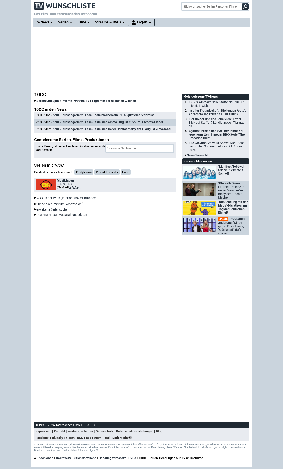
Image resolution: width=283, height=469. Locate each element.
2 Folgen (74, 187)
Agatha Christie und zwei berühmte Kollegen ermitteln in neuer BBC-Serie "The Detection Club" (217, 134)
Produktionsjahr (107, 172)
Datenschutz (104, 431)
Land (125, 172)
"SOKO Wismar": (217, 103)
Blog (159, 431)
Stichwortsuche (85, 458)
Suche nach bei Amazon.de (59, 204)
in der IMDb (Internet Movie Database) (66, 198)
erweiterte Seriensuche (51, 209)
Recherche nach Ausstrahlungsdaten (61, 214)
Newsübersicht (197, 155)
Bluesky (57, 438)
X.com (70, 438)
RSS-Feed (84, 438)
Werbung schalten (80, 431)
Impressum (43, 431)
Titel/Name (84, 172)
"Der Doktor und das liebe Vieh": (216, 122)
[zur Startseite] (64, 4)
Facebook (42, 438)
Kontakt (59, 431)
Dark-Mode (120, 438)
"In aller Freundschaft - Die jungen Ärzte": (217, 112)
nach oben (46, 458)
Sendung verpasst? (112, 458)
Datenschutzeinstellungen (134, 431)
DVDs (132, 458)
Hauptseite (64, 458)
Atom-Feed (102, 438)
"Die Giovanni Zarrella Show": (216, 146)
